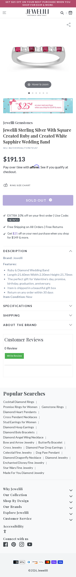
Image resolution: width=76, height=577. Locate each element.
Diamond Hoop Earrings (18, 427)
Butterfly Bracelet (50, 442)
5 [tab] (43, 93)
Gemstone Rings (53, 407)
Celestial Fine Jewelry (17, 452)
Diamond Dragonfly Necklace (22, 457)
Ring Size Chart (19, 185)
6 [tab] (47, 93)
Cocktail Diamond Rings (18, 402)
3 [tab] (36, 93)
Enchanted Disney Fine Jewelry (23, 462)
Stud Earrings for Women (19, 422)
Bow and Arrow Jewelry (18, 442)
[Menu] (4, 12)
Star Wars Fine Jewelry (18, 467)
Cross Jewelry (12, 447)
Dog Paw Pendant (48, 452)
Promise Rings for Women (20, 407)
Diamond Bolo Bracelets (19, 432)
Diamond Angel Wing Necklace (23, 437)
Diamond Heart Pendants (20, 412)
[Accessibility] (5, 532)
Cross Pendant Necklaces (20, 417)
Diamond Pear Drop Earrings (44, 447)
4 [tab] (40, 93)
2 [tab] (32, 93)
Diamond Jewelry (56, 457)
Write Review (14, 355)
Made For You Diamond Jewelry (23, 473)
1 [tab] (29, 93)
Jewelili (43, 570)
